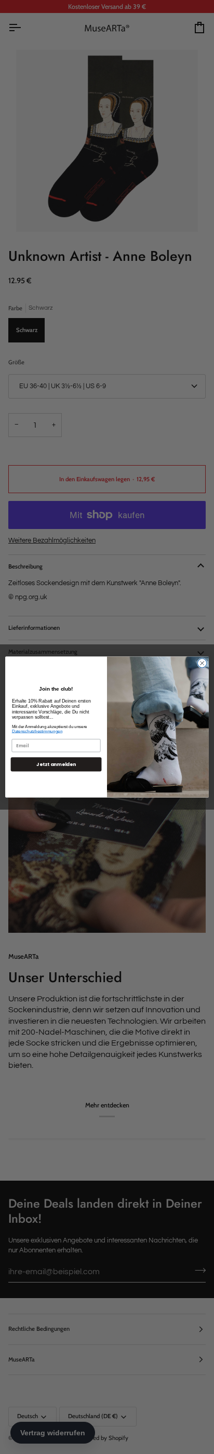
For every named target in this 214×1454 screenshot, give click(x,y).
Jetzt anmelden (56, 764)
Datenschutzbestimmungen (37, 731)
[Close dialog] (202, 663)
